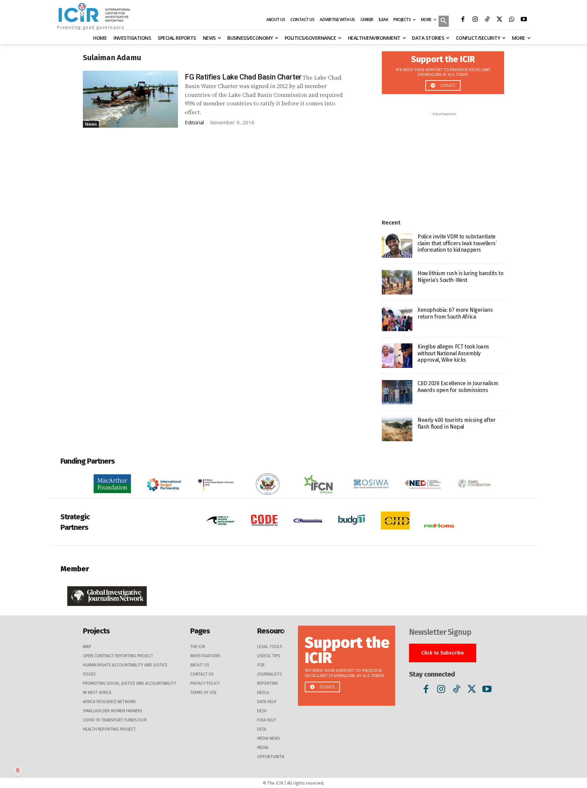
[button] (444, 22)
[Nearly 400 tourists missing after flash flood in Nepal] (397, 429)
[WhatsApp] (511, 20)
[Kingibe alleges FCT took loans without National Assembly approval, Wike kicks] (397, 355)
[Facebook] (463, 20)
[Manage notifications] (17, 770)
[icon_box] (443, 71)
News (91, 124)
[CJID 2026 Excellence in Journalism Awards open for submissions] (397, 392)
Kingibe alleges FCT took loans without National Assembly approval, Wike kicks (453, 353)
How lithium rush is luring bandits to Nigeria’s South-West (460, 276)
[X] (499, 20)
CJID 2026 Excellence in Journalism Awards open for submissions (457, 386)
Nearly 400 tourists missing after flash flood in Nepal (456, 423)
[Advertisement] (443, 160)
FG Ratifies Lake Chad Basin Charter (243, 77)
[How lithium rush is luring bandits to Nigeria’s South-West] (397, 282)
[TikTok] (487, 20)
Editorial (194, 122)
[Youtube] (524, 20)
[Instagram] (475, 20)
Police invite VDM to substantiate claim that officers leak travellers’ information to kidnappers (457, 243)
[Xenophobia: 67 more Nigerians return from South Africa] (397, 319)
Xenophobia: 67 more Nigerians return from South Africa (455, 313)
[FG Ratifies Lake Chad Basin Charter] (130, 99)
